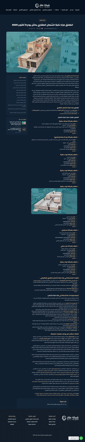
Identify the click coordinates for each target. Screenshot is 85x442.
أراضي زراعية (66, 393)
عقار (57, 395)
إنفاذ (63, 339)
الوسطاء (62, 372)
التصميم (47, 372)
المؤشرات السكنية (44, 393)
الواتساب (71, 383)
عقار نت (54, 395)
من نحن (71, 10)
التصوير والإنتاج (53, 372)
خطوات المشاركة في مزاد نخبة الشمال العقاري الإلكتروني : (17, 105)
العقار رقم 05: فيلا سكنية (21, 95)
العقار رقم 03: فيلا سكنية (21, 90)
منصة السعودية (37, 281)
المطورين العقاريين (47, 10)
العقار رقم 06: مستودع (21, 97)
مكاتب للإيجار (39, 395)
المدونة (15, 10)
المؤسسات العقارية (69, 372)
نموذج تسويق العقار (43, 381)
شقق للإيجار (66, 395)
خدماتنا (57, 10)
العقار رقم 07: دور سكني (21, 100)
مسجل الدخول (56, 404)
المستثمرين (39, 371)
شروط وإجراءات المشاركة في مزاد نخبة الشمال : (17, 109)
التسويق (42, 372)
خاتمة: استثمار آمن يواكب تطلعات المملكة (18, 112)
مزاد (72, 337)
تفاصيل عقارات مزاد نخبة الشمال (20, 83)
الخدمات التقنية (73, 374)
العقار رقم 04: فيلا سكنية (21, 92)
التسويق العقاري (23, 10)
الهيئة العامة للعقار (55, 369)
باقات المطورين (46, 371)
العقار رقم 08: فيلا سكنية (21, 102)
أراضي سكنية (60, 393)
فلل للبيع (45, 395)
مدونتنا (70, 387)
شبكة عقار (72, 395)
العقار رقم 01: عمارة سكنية (21, 85)
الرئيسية (77, 10)
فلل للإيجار (49, 395)
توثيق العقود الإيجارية (60, 374)
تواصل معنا (8, 10)
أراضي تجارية (72, 393)
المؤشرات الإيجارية (53, 393)
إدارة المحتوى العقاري (35, 10)
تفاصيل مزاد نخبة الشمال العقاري (19, 80)
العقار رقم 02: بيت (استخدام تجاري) (19, 88)
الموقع (74, 133)
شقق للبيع (61, 395)
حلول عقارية (65, 10)
